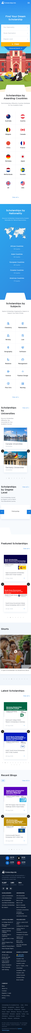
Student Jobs (20, 972)
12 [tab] (11, 765)
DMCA (3, 998)
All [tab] (3, 780)
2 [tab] (9, 478)
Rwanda (4, 1018)
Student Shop (20, 977)
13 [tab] (14, 765)
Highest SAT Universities (19, 938)
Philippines (17, 1009)
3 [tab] (11, 478)
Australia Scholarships (8, 902)
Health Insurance (21, 961)
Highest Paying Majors (8, 946)
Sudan (23, 1016)
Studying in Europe (21, 932)
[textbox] (15, 27)
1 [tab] (6, 478)
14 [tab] (17, 765)
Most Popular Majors (8, 948)
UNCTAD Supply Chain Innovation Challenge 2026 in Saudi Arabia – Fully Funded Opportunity (15, 806)
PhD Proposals (6, 967)
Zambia (18, 1016)
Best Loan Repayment (19, 941)
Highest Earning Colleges (6, 931)
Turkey (23, 1014)
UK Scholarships (6, 900)
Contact (4, 990)
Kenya (3, 1011)
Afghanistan (5, 1014)
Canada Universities (14, 444)
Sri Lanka (25, 1011)
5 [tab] (17, 478)
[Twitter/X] (7, 888)
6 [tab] (19, 478)
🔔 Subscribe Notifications (20, 955)
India (22, 1005)
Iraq (27, 1014)
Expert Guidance (6, 965)
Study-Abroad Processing (6, 958)
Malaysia (10, 1018)
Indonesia (10, 1009)
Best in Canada (20, 905)
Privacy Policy (6, 995)
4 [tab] (14, 478)
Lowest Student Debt (8, 928)
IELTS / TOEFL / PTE (22, 965)
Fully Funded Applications (5, 962)
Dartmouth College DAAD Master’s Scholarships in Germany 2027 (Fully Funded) (15, 722)
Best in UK (19, 902)
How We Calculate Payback (21, 945)
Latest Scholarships (7, 895)
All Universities (20, 895)
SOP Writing (5, 969)
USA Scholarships (7, 898)
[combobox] (15, 27)
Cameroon (12, 1016)
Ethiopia (13, 1011)
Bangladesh (11, 1007)
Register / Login (6, 993)
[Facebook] (3, 888)
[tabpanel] (15, 583)
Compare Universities (22, 909)
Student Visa (20, 958)
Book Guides (20, 979)
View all (15, 197)
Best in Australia (21, 907)
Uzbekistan (17, 1018)
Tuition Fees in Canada (20, 929)
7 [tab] (22, 478)
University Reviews (21, 916)
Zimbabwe (5, 1016)
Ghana (23, 1009)
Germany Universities (15, 467)
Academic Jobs (20, 970)
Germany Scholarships (8, 905)
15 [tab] (19, 765)
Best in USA (19, 900)
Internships (19, 968)
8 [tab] (24, 478)
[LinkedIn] (10, 888)
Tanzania (12, 1014)
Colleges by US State (22, 926)
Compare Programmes (20, 913)
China (26, 1005)
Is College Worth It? (7, 922)
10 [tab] (27, 679)
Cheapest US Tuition (22, 934)
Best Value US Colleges (6, 925)
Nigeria (18, 1007)
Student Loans (20, 963)
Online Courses (20, 975)
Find (16, 44)
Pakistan (4, 1007)
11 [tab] (28, 763)
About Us (4, 988)
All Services (5, 955)
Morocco (19, 1011)
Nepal (22, 1007)
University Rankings (22, 898)
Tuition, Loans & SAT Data (22, 923)
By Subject (5, 907)
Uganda (18, 1014)
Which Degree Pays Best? (7, 943)
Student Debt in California (6, 935)
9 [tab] (24, 679)
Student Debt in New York (8, 939)
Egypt (8, 1011)
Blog (3, 986)
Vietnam (4, 1009)
